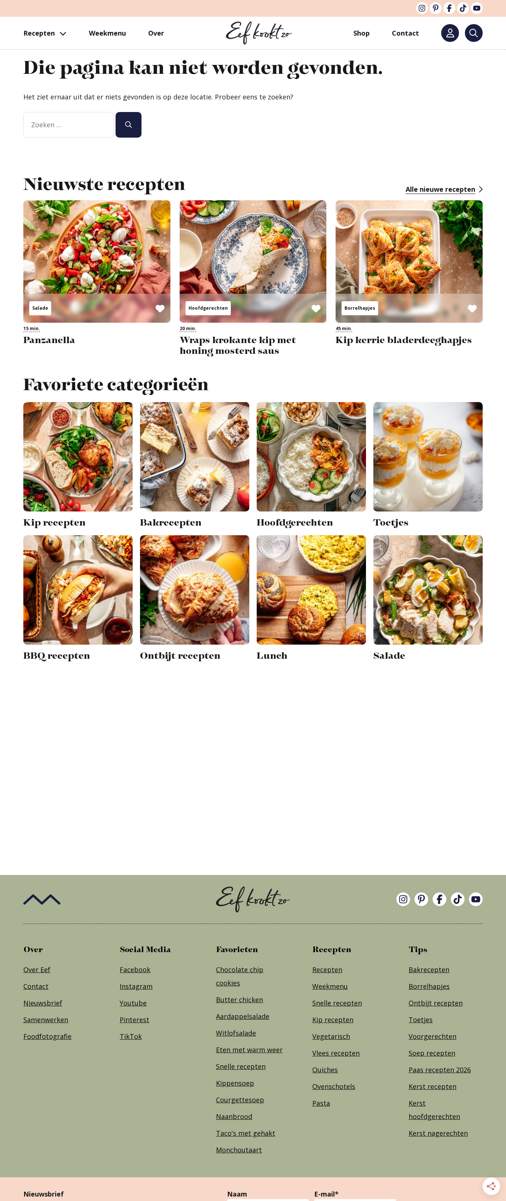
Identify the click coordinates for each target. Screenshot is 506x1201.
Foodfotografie (47, 1036)
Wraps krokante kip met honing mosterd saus (238, 345)
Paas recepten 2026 (440, 1069)
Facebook (135, 969)
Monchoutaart (239, 1149)
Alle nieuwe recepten (440, 189)
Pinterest (134, 1019)
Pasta (321, 1103)
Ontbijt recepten (436, 1002)
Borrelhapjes (359, 308)
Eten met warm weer (249, 1049)
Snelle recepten (241, 1066)
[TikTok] (463, 8)
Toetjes (421, 1019)
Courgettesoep (240, 1099)
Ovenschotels (333, 1086)
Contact (36, 986)
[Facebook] (449, 8)
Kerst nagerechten (438, 1133)
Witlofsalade (236, 1033)
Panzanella (49, 340)
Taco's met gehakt (245, 1133)
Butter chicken (239, 999)
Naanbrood (234, 1116)
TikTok (131, 1036)
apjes (441, 986)
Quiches (325, 1069)
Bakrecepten (429, 969)
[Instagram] (422, 8)
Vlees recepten (336, 1053)
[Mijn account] (450, 33)
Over (156, 33)
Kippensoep (235, 1083)
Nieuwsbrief (42, 1002)
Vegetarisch (331, 1036)
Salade (40, 308)
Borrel (419, 986)
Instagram (136, 986)
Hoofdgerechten (208, 308)
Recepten (39, 33)
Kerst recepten (432, 1086)
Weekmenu (107, 33)
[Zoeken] (474, 33)
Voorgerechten (432, 1036)
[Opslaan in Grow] (160, 308)
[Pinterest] (436, 8)
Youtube (133, 1002)
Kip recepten (332, 1019)
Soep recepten (432, 1053)
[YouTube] (477, 8)
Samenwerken (45, 1019)
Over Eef (36, 969)
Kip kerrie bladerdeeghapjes (404, 340)
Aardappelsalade (242, 1016)
